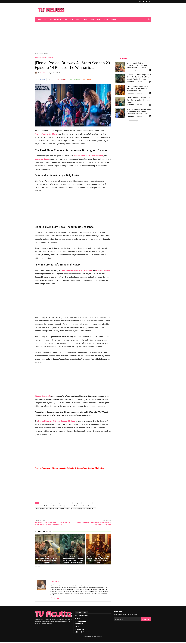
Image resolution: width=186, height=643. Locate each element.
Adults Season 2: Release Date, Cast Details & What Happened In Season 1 (139, 100)
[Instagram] (140, 1)
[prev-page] (36, 567)
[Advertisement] (103, 9)
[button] (148, 19)
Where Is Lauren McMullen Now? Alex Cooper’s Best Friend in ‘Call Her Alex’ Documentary (139, 111)
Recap (50, 58)
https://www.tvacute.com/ (57, 584)
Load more (133, 122)
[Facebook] (136, 1)
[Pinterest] (143, 1)
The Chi (98, 554)
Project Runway (44, 53)
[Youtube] (149, 1)
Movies (113, 19)
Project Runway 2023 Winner (100, 503)
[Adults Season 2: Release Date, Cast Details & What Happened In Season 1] (120, 101)
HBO (65, 19)
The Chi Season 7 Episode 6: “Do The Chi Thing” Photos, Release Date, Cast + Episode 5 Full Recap (98, 559)
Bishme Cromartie (82, 156)
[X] (146, 1)
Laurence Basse (42, 159)
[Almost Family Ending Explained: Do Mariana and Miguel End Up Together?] (47, 549)
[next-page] (39, 567)
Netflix (84, 19)
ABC (39, 19)
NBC (77, 19)
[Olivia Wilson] (36, 73)
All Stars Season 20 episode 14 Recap (50, 503)
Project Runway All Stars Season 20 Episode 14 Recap (50, 505)
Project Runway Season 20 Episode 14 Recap (83, 508)
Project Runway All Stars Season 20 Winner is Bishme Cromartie (52, 508)
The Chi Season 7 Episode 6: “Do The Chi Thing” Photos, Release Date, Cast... (137, 88)
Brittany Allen (97, 156)
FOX (50, 19)
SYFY (98, 19)
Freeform (57, 19)
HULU (71, 19)
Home (36, 53)
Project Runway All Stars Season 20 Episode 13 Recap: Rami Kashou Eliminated (69, 468)
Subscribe (145, 619)
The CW (105, 19)
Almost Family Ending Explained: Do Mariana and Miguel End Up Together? (47, 560)
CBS (45, 19)
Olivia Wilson (44, 72)
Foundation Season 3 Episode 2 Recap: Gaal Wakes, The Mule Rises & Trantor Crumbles (73, 560)
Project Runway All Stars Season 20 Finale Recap (78, 505)
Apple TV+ (73, 556)
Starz (92, 19)
